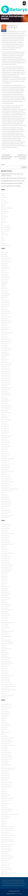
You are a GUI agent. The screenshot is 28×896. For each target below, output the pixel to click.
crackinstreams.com (5, 350)
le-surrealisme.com (5, 562)
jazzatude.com (4, 579)
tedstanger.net (4, 410)
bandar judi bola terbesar (7, 208)
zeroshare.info (4, 583)
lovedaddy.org (4, 812)
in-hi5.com (3, 722)
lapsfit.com (3, 357)
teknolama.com (4, 762)
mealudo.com (4, 805)
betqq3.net (3, 650)
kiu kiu (2, 199)
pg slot (2, 238)
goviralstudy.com (5, 670)
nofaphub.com (4, 274)
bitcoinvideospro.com (6, 739)
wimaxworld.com (5, 608)
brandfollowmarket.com (6, 846)
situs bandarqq (4, 202)
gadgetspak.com (5, 352)
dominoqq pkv (4, 197)
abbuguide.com (4, 309)
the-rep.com (4, 574)
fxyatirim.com (4, 307)
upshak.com (4, 821)
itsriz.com (3, 734)
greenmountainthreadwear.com (8, 835)
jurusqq (3, 195)
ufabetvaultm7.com (5, 378)
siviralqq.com (4, 825)
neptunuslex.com (5, 535)
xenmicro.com (4, 288)
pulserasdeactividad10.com (7, 675)
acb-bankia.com (5, 818)
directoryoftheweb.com (6, 713)
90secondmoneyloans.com (7, 332)
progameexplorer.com (6, 501)
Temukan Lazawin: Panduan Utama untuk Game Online (13, 178)
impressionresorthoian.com (7, 826)
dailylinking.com (4, 297)
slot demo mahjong (5, 227)
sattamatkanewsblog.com (7, 839)
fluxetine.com (4, 647)
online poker (4, 243)
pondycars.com (4, 453)
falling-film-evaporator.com (7, 830)
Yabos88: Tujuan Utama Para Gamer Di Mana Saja (20, 156)
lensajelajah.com (5, 283)
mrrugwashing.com (5, 816)
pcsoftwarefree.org (5, 295)
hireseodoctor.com (5, 355)
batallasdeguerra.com (6, 594)
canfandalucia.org (5, 465)
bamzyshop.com (5, 451)
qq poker (11, 885)
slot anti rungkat (11, 883)
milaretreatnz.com (5, 586)
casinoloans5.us (5, 652)
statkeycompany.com (6, 567)
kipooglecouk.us (4, 656)
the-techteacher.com (6, 480)
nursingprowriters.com (6, 834)
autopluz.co (3, 547)
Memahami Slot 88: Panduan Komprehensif (11, 186)
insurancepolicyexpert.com (7, 565)
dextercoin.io (4, 693)
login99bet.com (4, 256)
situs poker (21, 885)
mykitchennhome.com (6, 657)
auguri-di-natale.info (5, 537)
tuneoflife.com (4, 871)
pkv (2, 241)
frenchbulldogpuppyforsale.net (8, 686)
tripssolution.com (5, 338)
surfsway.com (4, 325)
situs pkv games (5, 211)
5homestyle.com (5, 697)
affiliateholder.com (5, 874)
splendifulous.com (5, 368)
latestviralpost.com (5, 773)
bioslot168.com (4, 513)
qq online (3, 204)
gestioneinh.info (4, 428)
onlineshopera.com (5, 290)
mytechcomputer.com (6, 512)
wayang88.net (4, 385)
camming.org (4, 263)
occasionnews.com (5, 864)
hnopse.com (4, 862)
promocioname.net (5, 606)
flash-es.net (3, 819)
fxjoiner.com (4, 494)
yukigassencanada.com (6, 341)
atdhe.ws (3, 638)
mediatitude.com (5, 554)
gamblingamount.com (6, 858)
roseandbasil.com (5, 634)
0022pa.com (4, 581)
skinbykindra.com (5, 496)
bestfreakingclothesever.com (7, 828)
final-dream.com (5, 425)
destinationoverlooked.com (7, 857)
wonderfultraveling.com (6, 604)
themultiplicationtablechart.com (8, 689)
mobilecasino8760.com (6, 649)
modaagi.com (4, 588)
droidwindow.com (5, 441)
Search (3, 164)
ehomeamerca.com (5, 316)
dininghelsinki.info (5, 393)
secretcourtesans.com (6, 258)
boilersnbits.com (5, 771)
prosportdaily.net (5, 430)
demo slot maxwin (5, 231)
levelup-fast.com (5, 359)
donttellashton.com (5, 715)
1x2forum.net (4, 254)
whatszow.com (4, 314)
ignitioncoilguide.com (6, 510)
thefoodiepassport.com (6, 661)
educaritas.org (4, 281)
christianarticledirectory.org (7, 695)
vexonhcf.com (4, 551)
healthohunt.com (5, 401)
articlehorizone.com (5, 343)
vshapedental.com (5, 464)
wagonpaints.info (5, 416)
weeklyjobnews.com (5, 848)
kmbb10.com (4, 789)
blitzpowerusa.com (5, 777)
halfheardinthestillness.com (7, 641)
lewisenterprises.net (5, 293)
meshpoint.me (4, 747)
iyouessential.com (5, 302)
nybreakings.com (5, 469)
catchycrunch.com (5, 272)
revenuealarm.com (5, 506)
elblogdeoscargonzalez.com (7, 622)
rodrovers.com (4, 336)
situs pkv (3, 206)
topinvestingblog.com (6, 570)
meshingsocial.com (5, 794)
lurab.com (3, 508)
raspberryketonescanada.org (7, 458)
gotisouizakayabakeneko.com (8, 745)
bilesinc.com (4, 585)
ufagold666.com (5, 444)
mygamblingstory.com (6, 704)
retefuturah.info (4, 403)
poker (2, 224)
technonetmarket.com (6, 409)
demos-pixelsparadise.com (7, 553)
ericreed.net (3, 645)
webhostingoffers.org (6, 313)
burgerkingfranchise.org (6, 757)
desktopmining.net (5, 679)
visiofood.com (4, 439)
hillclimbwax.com (5, 860)
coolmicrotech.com (5, 476)
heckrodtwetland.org (5, 640)
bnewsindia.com (5, 448)
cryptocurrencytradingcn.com (7, 841)
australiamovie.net (5, 528)
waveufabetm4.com (5, 384)
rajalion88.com (4, 265)
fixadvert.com (4, 546)
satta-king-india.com (6, 339)
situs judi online (4, 217)
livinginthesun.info (5, 732)
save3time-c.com (5, 549)
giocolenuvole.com (5, 300)
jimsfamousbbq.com (6, 524)
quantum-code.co (5, 421)
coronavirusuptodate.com (7, 348)
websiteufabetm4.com (6, 387)
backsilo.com (4, 823)
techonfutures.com (5, 455)
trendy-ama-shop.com (6, 435)
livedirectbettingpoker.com (7, 809)
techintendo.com (5, 318)
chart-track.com (4, 602)
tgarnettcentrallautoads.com (7, 544)
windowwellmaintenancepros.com (9, 873)
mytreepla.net (4, 361)
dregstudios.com (5, 595)
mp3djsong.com (5, 531)
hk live (2, 236)
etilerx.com (3, 396)
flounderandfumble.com (6, 400)
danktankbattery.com (6, 803)
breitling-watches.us (5, 542)
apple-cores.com (5, 673)
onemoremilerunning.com (7, 782)
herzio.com (3, 720)
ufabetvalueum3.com (6, 377)
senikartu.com (4, 727)
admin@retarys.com (13, 25)
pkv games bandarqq (20, 883)
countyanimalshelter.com (7, 850)
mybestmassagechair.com (7, 643)
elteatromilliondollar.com (6, 755)
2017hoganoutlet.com (6, 707)
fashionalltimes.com (5, 483)
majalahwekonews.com (6, 706)
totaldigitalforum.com (6, 485)
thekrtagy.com (4, 472)
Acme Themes (18, 893)
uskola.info (3, 414)
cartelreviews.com (5, 323)
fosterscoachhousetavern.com (8, 768)
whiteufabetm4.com (5, 389)
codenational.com (5, 499)
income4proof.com (5, 279)
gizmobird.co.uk (4, 530)
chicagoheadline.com (6, 261)
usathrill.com (4, 462)
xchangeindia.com (5, 474)
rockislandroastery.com (6, 503)
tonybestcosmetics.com (6, 490)
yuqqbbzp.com (4, 345)
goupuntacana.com (5, 267)
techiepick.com (4, 449)
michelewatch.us (5, 538)
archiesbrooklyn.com (6, 615)
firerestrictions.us (5, 613)
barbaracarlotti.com (5, 677)
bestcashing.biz (4, 611)
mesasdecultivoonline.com (7, 770)
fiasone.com (4, 802)
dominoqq (3, 201)
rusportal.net (4, 729)
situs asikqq (3, 222)
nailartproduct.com (5, 327)
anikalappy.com (5, 391)
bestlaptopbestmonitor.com (7, 631)
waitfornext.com (4, 417)
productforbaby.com (6, 764)
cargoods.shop (4, 736)
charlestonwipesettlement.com (8, 844)
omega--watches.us (5, 540)
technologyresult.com (6, 311)
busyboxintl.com (5, 750)
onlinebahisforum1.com (6, 259)
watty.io (3, 731)
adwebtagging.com (5, 851)
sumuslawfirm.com (5, 832)
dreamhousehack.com (6, 478)
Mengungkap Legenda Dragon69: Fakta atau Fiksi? (7, 156)
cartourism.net (4, 672)
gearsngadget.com (5, 354)
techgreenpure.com (5, 320)
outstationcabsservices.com (7, 471)
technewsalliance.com (6, 407)
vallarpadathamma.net (6, 759)
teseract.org (3, 433)
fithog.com (3, 629)
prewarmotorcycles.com (6, 556)
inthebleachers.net (5, 681)
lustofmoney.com (5, 865)
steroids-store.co (5, 625)
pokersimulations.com (6, 362)
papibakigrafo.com (5, 665)
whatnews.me (4, 423)
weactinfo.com (4, 793)
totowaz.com (4, 842)
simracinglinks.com (5, 558)
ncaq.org (3, 286)
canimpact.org (4, 668)
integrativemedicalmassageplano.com (10, 814)
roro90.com (3, 718)
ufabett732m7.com (5, 437)
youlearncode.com (5, 306)
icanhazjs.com (4, 666)
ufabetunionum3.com (6, 375)
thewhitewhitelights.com (6, 636)
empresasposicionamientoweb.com (9, 488)
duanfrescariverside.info (6, 394)
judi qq (2, 193)
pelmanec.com (4, 709)
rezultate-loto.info (5, 366)
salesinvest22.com (5, 432)
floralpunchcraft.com (6, 800)
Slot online (10, 27)
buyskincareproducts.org (6, 684)
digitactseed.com (5, 329)
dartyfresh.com (4, 291)
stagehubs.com (4, 252)
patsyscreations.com (6, 277)
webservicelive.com (5, 517)
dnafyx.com (3, 298)
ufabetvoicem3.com (5, 382)
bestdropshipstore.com (6, 322)
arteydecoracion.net (5, 627)
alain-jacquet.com (5, 743)
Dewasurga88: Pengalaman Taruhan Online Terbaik (12, 180)
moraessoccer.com (5, 599)
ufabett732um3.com (5, 412)
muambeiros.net (5, 617)
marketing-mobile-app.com (7, 798)
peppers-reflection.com (6, 869)
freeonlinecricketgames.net (7, 610)
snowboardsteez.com (6, 784)
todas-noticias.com (5, 725)
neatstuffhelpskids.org (6, 597)
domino (3, 240)
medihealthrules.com (6, 460)
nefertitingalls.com (5, 275)
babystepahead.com (6, 855)
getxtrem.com (4, 791)
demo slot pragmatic (6, 229)
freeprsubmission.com (6, 442)
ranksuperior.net (4, 853)
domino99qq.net (5, 711)
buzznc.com (4, 492)
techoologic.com (5, 457)
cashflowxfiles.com (5, 787)
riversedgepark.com (5, 268)
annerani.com (4, 578)
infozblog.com (4, 618)
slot (16, 27)
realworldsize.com (5, 761)
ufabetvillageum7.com (6, 380)
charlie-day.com (5, 807)
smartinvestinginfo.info (6, 405)
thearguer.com (4, 796)
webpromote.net (5, 624)
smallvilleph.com (5, 590)
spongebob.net (4, 748)
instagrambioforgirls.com (7, 786)
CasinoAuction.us (5, 654)
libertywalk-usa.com (5, 526)
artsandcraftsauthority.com (7, 515)
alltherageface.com (5, 497)
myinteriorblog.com (5, 446)
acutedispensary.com (6, 837)
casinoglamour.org (5, 691)
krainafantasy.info (5, 723)
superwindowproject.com (7, 663)
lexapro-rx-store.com (6, 682)
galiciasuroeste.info (5, 592)
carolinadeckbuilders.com (7, 569)
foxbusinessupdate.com (6, 810)
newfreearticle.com (5, 775)
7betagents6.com (5, 346)
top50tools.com (4, 572)
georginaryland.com (5, 633)
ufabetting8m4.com (5, 373)
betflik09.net (4, 284)
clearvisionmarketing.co (6, 419)
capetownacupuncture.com (7, 738)
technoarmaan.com (5, 487)
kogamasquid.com (5, 688)
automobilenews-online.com (7, 481)
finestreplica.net (4, 398)
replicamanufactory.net (6, 364)
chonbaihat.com (5, 620)
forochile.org (4, 601)
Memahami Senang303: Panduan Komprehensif (12, 183)
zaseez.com (3, 270)
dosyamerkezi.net (5, 560)
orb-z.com (3, 766)
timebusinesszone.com (6, 867)
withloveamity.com (5, 304)
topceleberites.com (5, 371)
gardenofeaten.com (5, 778)
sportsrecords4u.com (6, 370)
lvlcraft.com (3, 330)
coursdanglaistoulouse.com (7, 533)
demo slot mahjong (5, 225)
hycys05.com (4, 780)
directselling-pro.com (6, 504)
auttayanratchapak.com (6, 752)
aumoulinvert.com (5, 659)
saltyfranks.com (4, 576)
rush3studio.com (5, 716)
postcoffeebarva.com (6, 754)
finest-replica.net (5, 426)
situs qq (3, 215)
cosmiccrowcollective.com (7, 741)
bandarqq (3, 218)
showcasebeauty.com (6, 563)
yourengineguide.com (6, 467)
